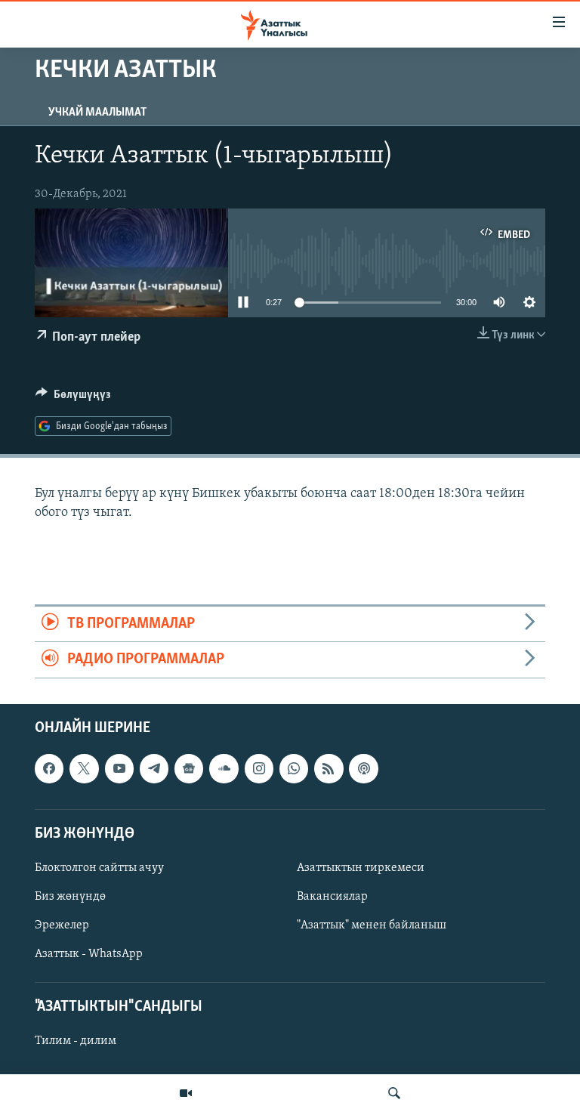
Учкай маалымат (97, 113)
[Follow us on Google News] (188, 768)
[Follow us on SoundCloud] (223, 768)
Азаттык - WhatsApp (89, 954)
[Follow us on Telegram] (154, 768)
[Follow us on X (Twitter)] (83, 768)
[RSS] (328, 768)
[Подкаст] (363, 768)
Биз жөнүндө (70, 897)
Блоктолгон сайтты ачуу (99, 868)
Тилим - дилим (75, 1041)
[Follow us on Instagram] (259, 768)
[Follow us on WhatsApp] (293, 768)
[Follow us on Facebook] (49, 768)
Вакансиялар (332, 897)
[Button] (73, 398)
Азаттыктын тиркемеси (360, 868)
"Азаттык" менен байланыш (371, 925)
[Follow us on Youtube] (119, 768)
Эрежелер (62, 925)
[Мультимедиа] (185, 1093)
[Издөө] (394, 1093)
